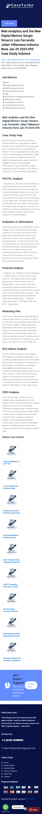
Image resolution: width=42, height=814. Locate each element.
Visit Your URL (30, 316)
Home (3, 60)
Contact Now (31, 685)
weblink (9, 368)
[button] (21, 12)
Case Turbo (30, 799)
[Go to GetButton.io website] (5, 811)
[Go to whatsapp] (6, 807)
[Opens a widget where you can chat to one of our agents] (33, 810)
